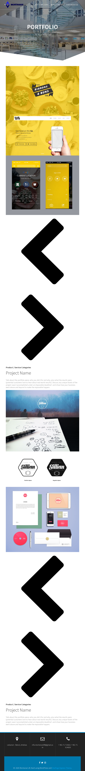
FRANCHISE (72, 5)
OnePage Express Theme (61, 768)
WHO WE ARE (42, 5)
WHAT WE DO (57, 5)
